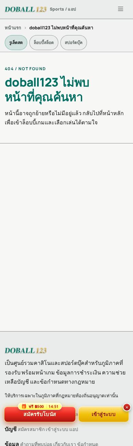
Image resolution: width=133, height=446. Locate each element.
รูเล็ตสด (16, 42)
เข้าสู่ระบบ (57, 429)
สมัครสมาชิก (31, 429)
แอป (73, 429)
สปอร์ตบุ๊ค (74, 42)
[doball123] (26, 350)
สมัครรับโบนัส (39, 411)
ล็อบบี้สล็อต (44, 42)
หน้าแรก (13, 28)
